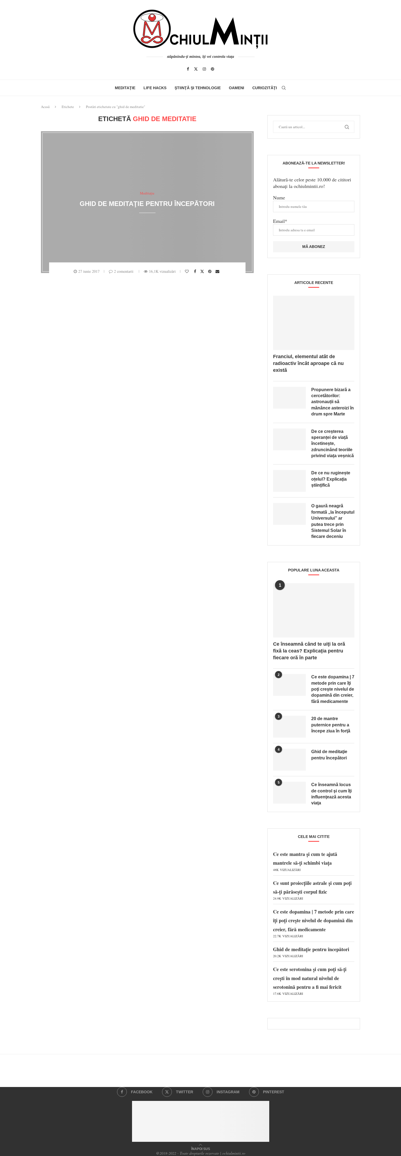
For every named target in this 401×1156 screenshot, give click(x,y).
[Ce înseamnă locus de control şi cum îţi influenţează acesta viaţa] (289, 793)
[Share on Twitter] (202, 271)
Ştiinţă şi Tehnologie (198, 88)
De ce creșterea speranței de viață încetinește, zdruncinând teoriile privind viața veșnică (332, 443)
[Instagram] (204, 69)
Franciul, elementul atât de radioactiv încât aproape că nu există (308, 363)
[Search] (283, 88)
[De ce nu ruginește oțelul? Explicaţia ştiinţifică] (289, 481)
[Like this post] (187, 271)
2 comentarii (123, 271)
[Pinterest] (212, 69)
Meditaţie (125, 88)
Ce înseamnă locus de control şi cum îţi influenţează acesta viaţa (331, 793)
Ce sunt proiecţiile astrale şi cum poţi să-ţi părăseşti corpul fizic (312, 890)
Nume (279, 197)
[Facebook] (188, 69)
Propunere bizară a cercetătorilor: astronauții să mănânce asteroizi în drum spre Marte (332, 402)
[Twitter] (196, 69)
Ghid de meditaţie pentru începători (147, 203)
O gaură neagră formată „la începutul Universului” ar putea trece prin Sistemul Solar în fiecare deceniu (332, 521)
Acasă (45, 106)
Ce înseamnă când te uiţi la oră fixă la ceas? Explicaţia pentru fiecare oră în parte (309, 650)
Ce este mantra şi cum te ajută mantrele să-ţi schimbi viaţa (305, 861)
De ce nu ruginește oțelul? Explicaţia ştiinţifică (330, 479)
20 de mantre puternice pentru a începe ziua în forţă (330, 724)
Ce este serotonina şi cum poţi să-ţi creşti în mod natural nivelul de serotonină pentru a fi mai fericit (309, 981)
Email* (280, 221)
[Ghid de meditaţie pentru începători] (289, 760)
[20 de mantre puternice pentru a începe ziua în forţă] (289, 727)
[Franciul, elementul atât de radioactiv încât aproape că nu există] (313, 323)
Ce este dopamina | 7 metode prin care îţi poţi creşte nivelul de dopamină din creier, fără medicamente (332, 689)
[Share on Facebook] (195, 271)
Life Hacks (154, 88)
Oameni (236, 88)
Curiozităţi (264, 88)
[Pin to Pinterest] (210, 271)
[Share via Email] (218, 271)
